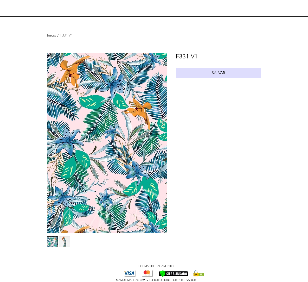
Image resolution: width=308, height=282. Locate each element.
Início (51, 35)
